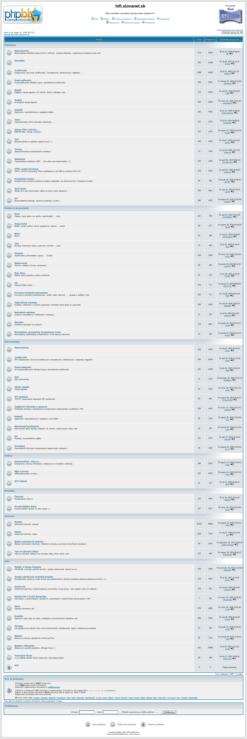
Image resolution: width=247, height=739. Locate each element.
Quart (227, 609)
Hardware (10, 45)
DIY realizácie (21, 397)
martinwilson (227, 237)
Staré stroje (20, 189)
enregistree (61, 698)
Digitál (17, 90)
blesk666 (227, 306)
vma (178, 698)
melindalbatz (227, 217)
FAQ (96, 19)
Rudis (142, 698)
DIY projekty (12, 342)
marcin (227, 335)
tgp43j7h (227, 266)
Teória (8, 456)
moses (227, 619)
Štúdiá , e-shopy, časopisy (27, 567)
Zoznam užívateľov (123, 19)
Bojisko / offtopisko (24, 646)
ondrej (131, 698)
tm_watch (171, 698)
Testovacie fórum (23, 655)
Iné (16, 198)
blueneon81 (227, 600)
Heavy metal (20, 224)
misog (227, 351)
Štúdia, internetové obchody (28, 541)
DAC (16, 139)
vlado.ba (227, 152)
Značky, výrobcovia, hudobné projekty (33, 577)
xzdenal (184, 698)
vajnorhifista (227, 103)
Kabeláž (18, 110)
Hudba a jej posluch (17, 208)
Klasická (18, 253)
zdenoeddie (193, 698)
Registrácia (165, 19)
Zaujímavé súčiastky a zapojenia (30, 407)
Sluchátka (19, 60)
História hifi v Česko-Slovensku (30, 596)
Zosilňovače (20, 70)
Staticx (227, 142)
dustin (227, 192)
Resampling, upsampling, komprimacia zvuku (37, 332)
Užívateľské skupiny (146, 19)
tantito (227, 256)
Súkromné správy (132, 23)
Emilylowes (227, 555)
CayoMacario (227, 162)
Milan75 (227, 74)
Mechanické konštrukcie (26, 426)
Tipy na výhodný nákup (26, 551)
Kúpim (17, 532)
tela (227, 535)
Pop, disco (19, 273)
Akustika (18, 322)
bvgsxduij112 (227, 400)
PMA (227, 93)
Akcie (17, 606)
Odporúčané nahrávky (25, 302)
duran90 (227, 439)
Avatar (227, 227)
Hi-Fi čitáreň (20, 481)
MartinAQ (227, 570)
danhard (227, 410)
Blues (17, 233)
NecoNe (124, 698)
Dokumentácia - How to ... (27, 461)
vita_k (227, 449)
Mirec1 (111, 698)
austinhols (227, 83)
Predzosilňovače (22, 80)
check (227, 325)
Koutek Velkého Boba (25, 506)
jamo (227, 247)
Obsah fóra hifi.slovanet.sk (17, 35)
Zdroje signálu (21, 387)
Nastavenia (114, 23)
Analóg (18, 100)
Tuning (18, 149)
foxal (68, 698)
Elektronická (20, 263)
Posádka (10, 491)
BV (227, 54)
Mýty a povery (21, 471)
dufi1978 (52, 698)
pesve (136, 698)
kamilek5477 (90, 698)
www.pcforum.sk (134, 734)
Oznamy (18, 626)
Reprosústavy (21, 51)
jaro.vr (227, 580)
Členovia (18, 496)
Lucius (99, 698)
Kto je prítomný (14, 679)
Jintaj (227, 429)
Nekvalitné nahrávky (24, 312)
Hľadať (106, 19)
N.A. (227, 420)
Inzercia (9, 516)
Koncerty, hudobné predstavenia (31, 293)
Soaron (227, 64)
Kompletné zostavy (24, 179)
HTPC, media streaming (26, 169)
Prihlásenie (150, 23)
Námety (18, 636)
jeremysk (80, 698)
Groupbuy (19, 446)
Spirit (228, 525)
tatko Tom (227, 286)
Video (17, 120)
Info (7, 561)
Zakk (228, 639)
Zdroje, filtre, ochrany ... (26, 129)
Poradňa (18, 616)
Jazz (16, 243)
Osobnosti (19, 586)
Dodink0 (227, 202)
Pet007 (227, 276)
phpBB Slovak (123, 734)
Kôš (16, 665)
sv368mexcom (54, 687)
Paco (228, 474)
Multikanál (19, 159)
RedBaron (228, 380)
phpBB (119, 732)
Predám (18, 522)
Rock (17, 214)
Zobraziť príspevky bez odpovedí (230, 30)
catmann (44, 698)
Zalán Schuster (228, 545)
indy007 (227, 182)
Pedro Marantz (227, 113)
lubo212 (227, 500)
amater (36, 698)
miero (227, 390)
